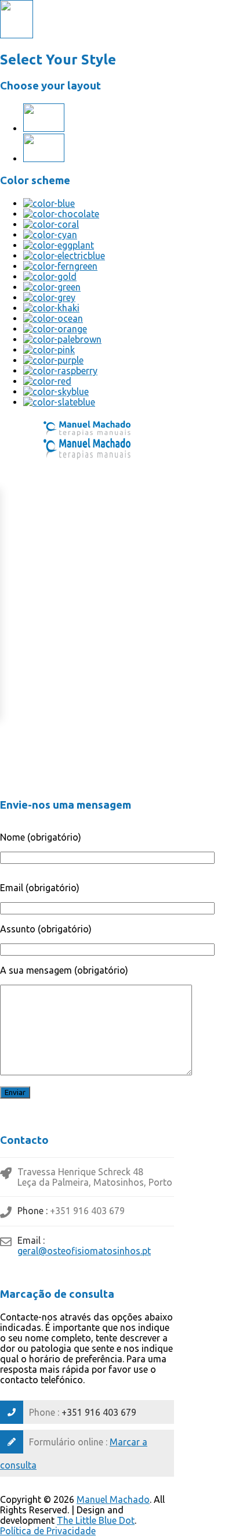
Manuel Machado (113, 1499)
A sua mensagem (64, 970)
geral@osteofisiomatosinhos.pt (84, 1251)
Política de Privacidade (48, 1531)
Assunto (46, 929)
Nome (40, 837)
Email (39, 887)
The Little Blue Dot (96, 1520)
